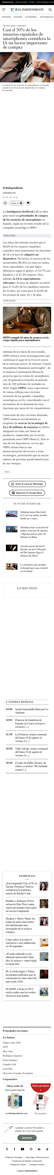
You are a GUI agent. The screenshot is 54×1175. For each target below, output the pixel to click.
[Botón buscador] (50, 9)
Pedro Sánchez (10, 1060)
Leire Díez (8, 1068)
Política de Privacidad (13, 1157)
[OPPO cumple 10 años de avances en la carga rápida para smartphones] (27, 320)
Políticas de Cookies (18, 1164)
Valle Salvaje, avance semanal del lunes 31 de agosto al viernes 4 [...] (31, 752)
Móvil (7, 472)
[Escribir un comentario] (28, 203)
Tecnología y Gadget (14, 25)
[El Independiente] (27, 10)
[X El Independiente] (7, 1149)
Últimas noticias (21, 2)
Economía (31, 17)
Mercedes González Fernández (18, 1073)
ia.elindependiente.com (16, 1113)
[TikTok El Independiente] (47, 1149)
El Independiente (13, 188)
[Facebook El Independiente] (14, 1149)
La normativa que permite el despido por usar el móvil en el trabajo (34, 568)
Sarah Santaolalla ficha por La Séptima (31, 711)
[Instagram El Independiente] (31, 1149)
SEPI (5, 1047)
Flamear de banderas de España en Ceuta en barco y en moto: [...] (30, 723)
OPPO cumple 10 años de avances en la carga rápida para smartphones (26, 339)
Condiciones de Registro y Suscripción (27, 1161)
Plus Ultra (8, 1051)
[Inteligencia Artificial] (15, 1107)
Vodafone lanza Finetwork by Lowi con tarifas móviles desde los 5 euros (33, 515)
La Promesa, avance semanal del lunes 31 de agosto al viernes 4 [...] (31, 738)
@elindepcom (9, 193)
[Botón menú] (3, 9)
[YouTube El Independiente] (22, 1149)
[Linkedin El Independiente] (39, 1149)
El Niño (32, 2)
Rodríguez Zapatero (12, 1055)
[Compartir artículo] (5, 203)
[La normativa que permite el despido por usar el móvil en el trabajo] (11, 568)
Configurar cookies (36, 1164)
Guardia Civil (9, 1064)
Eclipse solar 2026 (12, 1042)
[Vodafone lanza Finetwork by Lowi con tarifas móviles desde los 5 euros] (11, 515)
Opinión (6, 17)
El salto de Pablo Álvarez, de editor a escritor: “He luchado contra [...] (31, 766)
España (18, 17)
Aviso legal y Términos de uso (37, 1157)
